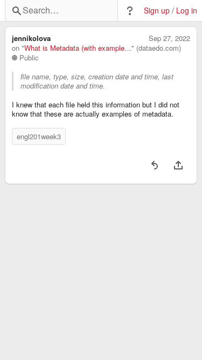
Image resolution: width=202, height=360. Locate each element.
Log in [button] (186, 10)
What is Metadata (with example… (77, 48)
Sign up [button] (157, 10)
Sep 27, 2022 (169, 38)
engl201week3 (39, 136)
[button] (130, 11)
